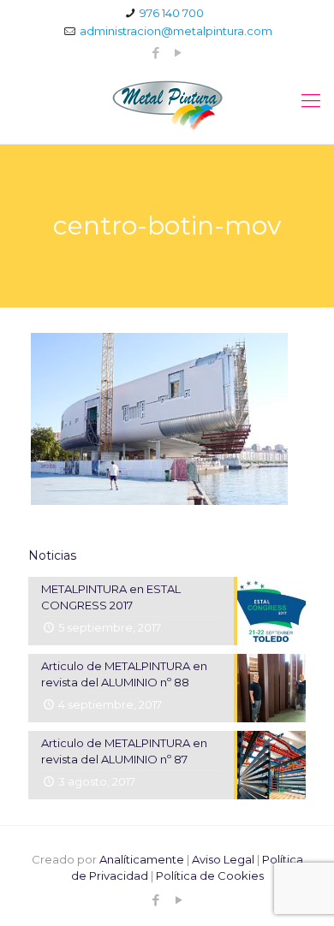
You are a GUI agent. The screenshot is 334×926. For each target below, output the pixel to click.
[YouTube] (179, 53)
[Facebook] (156, 53)
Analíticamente (141, 859)
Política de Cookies (210, 875)
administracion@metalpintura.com (176, 31)
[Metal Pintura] (167, 105)
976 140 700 (172, 13)
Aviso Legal (223, 859)
